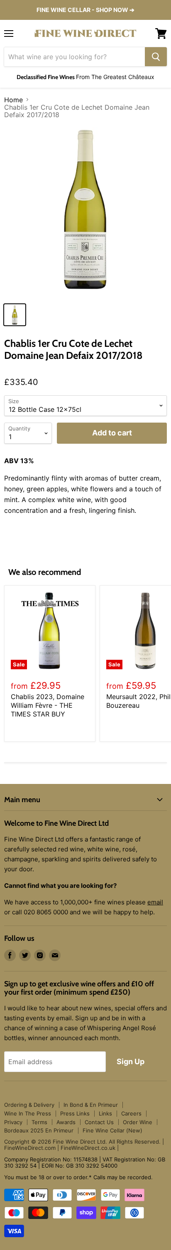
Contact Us (99, 1122)
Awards (66, 1122)
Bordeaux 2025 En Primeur (38, 1130)
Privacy (13, 1122)
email (155, 902)
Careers (131, 1113)
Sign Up (130, 1061)
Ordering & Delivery (29, 1104)
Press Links (75, 1113)
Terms (39, 1122)
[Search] (156, 56)
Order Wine (137, 1122)
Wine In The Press (27, 1113)
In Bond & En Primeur (91, 1104)
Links (105, 1113)
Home (13, 99)
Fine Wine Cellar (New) (112, 1130)
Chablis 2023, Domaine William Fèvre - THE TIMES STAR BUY (47, 705)
